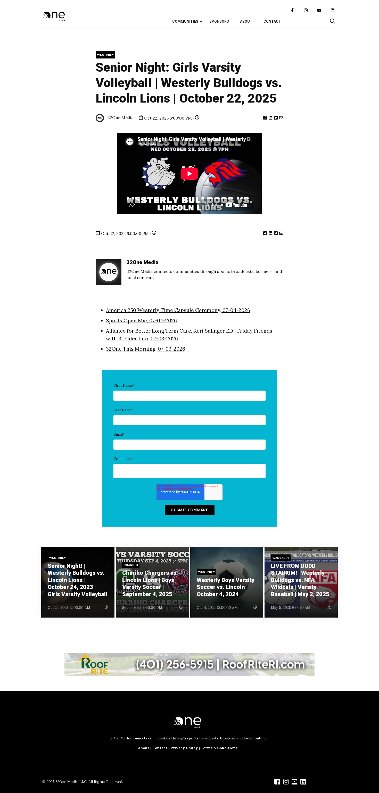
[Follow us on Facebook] (292, 10)
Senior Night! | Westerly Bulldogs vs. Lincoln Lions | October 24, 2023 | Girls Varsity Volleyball (77, 580)
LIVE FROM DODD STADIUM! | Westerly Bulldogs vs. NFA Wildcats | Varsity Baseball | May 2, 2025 (300, 580)
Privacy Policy (184, 748)
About (246, 21)
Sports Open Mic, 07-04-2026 (141, 320)
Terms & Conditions (219, 748)
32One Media (120, 117)
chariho (130, 565)
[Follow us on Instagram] (306, 10)
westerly (105, 55)
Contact (272, 21)
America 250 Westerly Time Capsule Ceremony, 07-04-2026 (178, 310)
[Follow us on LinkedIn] (332, 10)
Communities (185, 21)
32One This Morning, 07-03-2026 (145, 348)
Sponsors (219, 21)
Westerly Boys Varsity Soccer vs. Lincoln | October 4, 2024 (225, 587)
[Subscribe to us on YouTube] (319, 10)
